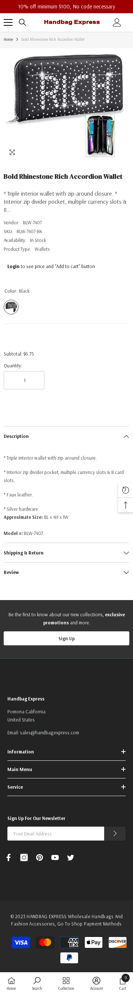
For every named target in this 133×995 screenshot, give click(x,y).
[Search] (22, 22)
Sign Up (66, 638)
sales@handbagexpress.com (49, 732)
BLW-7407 (32, 222)
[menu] (8, 22)
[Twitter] (70, 857)
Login (13, 266)
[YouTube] (55, 857)
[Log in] (117, 22)
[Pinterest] (39, 857)
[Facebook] (8, 857)
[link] (37, 983)
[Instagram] (24, 857)
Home (8, 39)
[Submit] (115, 834)
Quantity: (13, 365)
